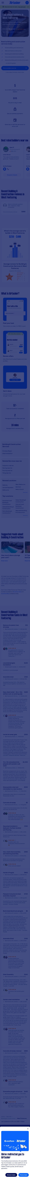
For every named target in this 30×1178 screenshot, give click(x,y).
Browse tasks (11, 1175)
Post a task (23, 1175)
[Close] (28, 1129)
